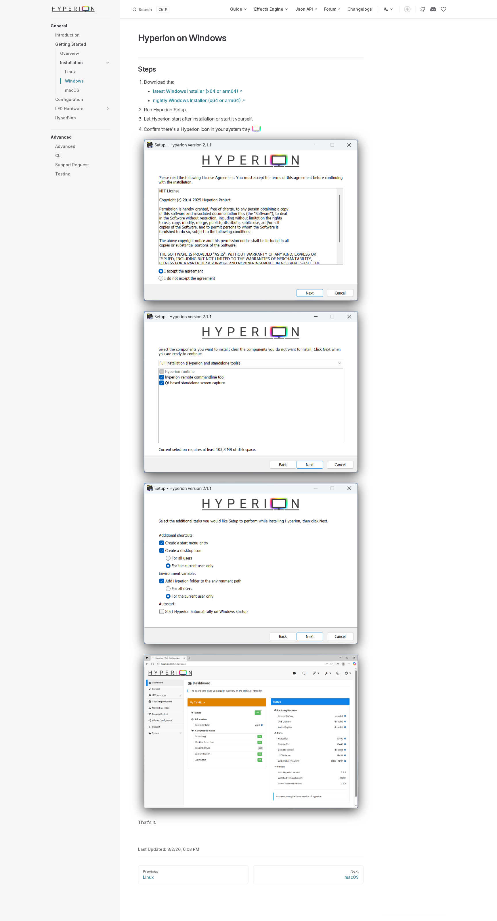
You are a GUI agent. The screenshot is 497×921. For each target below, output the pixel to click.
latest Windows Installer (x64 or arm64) (195, 91)
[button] (80, 25)
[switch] (407, 9)
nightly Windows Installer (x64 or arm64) (197, 100)
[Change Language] (388, 9)
